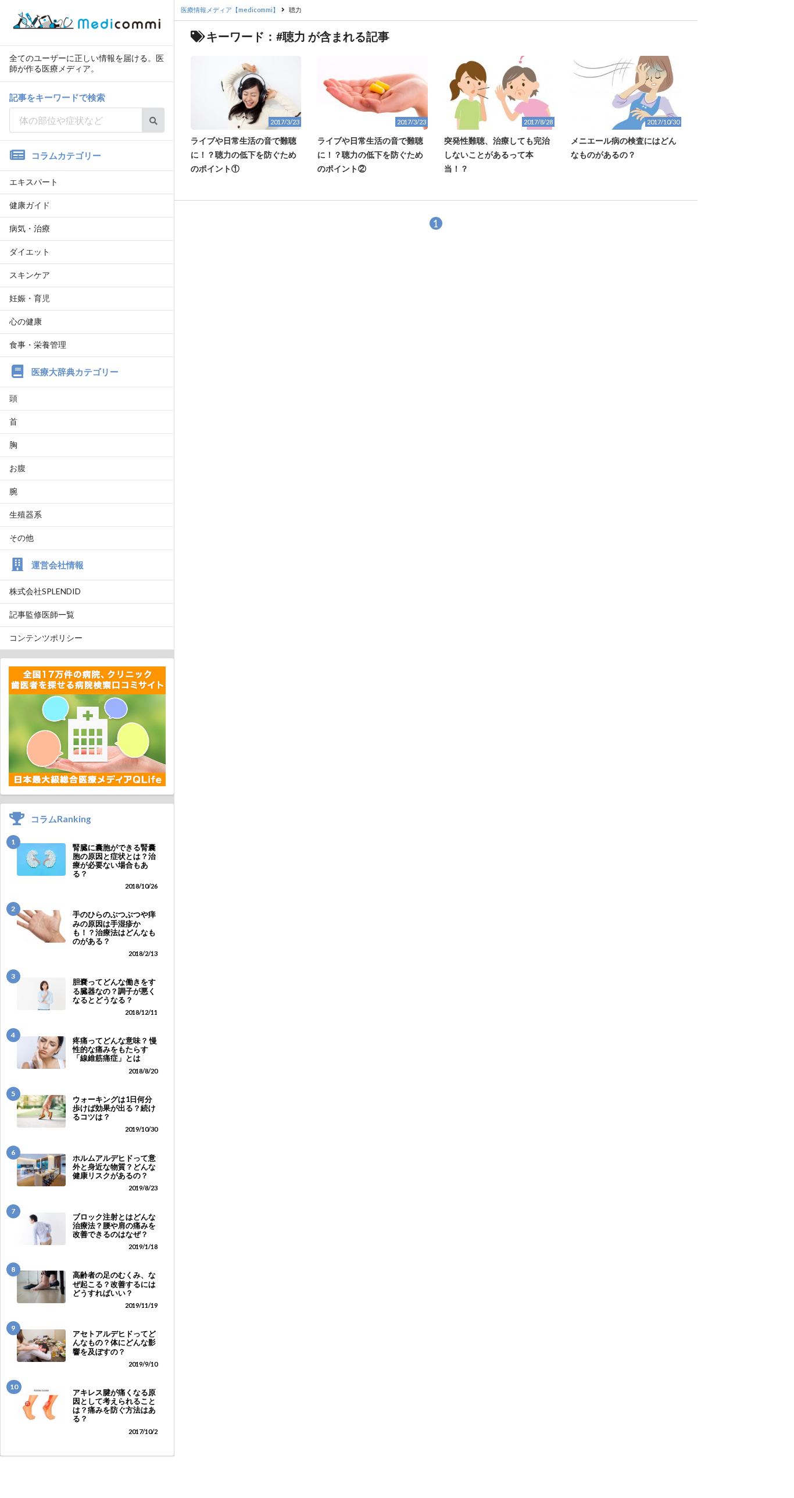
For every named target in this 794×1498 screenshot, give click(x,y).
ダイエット (29, 251)
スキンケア (29, 275)
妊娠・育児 (29, 298)
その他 (21, 538)
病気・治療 (29, 228)
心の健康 (25, 321)
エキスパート (33, 182)
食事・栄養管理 (37, 344)
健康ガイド (29, 205)
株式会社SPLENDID (45, 591)
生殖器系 (25, 514)
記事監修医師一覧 (41, 614)
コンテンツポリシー (46, 638)
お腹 (17, 468)
